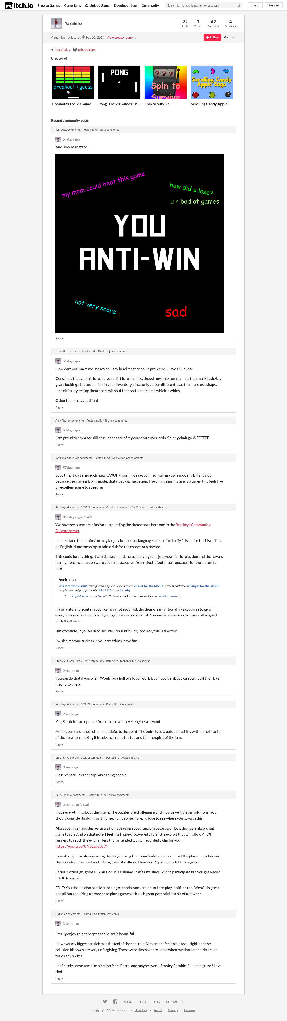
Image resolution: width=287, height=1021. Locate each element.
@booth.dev (87, 49)
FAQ (143, 1002)
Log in (255, 5)
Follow (214, 37)
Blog (156, 1002)
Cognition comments (67, 914)
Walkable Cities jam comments (73, 458)
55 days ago (71, 361)
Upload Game (100, 5)
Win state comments (67, 129)
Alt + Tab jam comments (69, 420)
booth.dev (62, 49)
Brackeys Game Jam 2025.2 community (79, 507)
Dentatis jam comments (69, 351)
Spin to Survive (157, 104)
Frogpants (125, 661)
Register (274, 5)
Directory (141, 1010)
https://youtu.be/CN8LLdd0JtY (81, 846)
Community (150, 5)
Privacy (173, 1010)
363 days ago (72, 517)
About (129, 1002)
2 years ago (71, 670)
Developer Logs (125, 5)
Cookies (189, 1010)
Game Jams (72, 5)
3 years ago (71, 767)
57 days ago (71, 430)
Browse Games (48, 5)
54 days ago (71, 139)
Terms (158, 1010)
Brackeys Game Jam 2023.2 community (79, 757)
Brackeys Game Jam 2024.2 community (79, 661)
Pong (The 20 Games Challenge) (124, 104)
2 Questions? (142, 661)
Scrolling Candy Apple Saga (213, 104)
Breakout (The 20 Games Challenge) (81, 104)
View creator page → (122, 37)
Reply (59, 338)
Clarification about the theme (148, 507)
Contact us (175, 1002)
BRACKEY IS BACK (129, 757)
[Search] (238, 5)
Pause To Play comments (70, 795)
